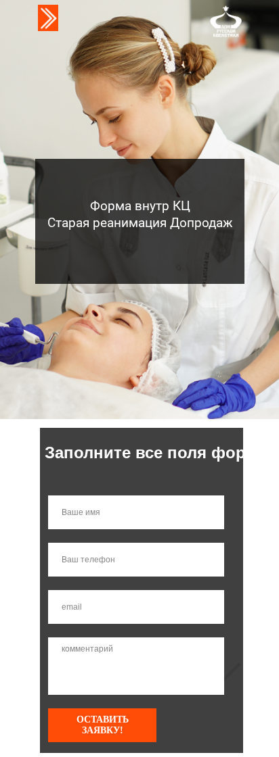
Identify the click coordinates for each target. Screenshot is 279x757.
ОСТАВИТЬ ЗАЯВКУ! (103, 724)
